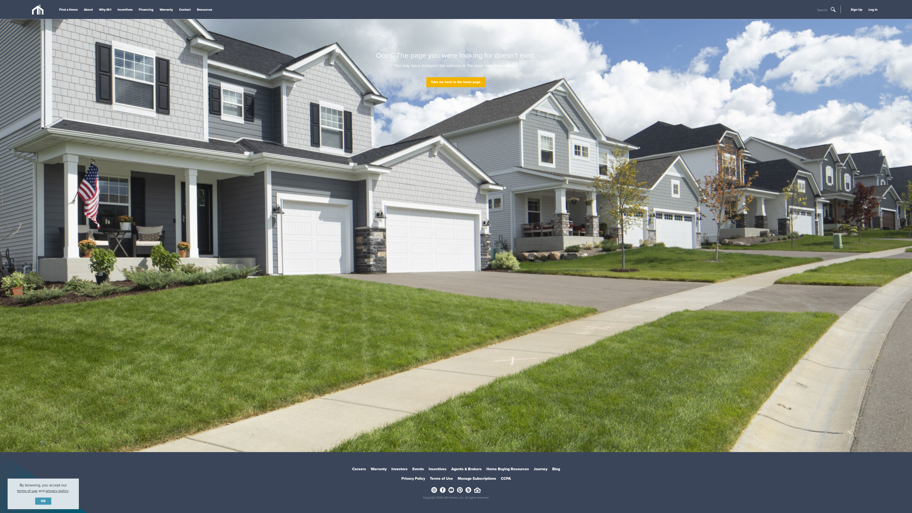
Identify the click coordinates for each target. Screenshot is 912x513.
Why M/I (105, 9)
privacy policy (57, 491)
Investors (399, 469)
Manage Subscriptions (477, 478)
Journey (540, 469)
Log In (873, 9)
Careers (359, 469)
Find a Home (68, 9)
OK (43, 501)
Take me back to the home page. (456, 82)
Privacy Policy (413, 478)
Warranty (166, 9)
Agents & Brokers (466, 469)
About (88, 9)
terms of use (27, 491)
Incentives (125, 9)
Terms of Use (441, 478)
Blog (556, 469)
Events (418, 469)
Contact (185, 9)
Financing (146, 9)
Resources (204, 9)
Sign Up (856, 9)
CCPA (506, 478)
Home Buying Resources (507, 469)
